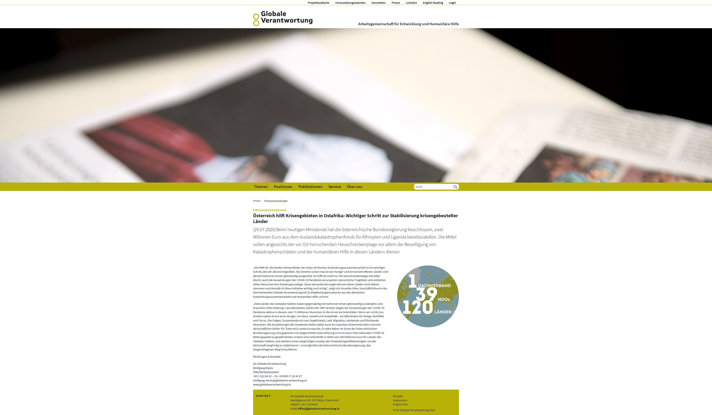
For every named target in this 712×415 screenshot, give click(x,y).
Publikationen (310, 186)
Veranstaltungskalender (350, 2)
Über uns (354, 186)
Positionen (283, 186)
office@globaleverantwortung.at (318, 408)
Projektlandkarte (318, 2)
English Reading (433, 2)
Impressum (400, 400)
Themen (261, 186)
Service (335, 186)
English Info (400, 404)
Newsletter (379, 2)
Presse (396, 2)
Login (452, 2)
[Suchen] (455, 187)
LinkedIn (411, 2)
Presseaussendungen (276, 200)
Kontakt (398, 396)
